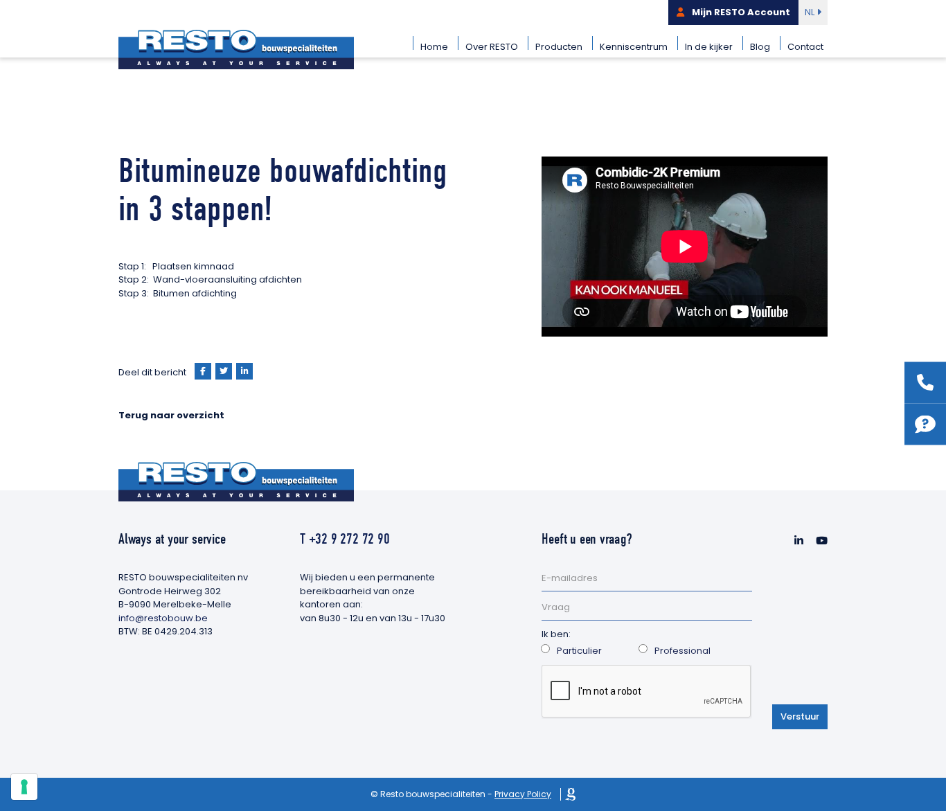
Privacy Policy (522, 794)
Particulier (579, 650)
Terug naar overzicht (171, 415)
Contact (805, 46)
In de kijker (709, 46)
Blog (760, 46)
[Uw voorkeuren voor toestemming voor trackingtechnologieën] (24, 787)
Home (434, 46)
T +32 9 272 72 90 (345, 539)
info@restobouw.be (163, 618)
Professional (682, 650)
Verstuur (799, 716)
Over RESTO (491, 46)
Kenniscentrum (634, 46)
